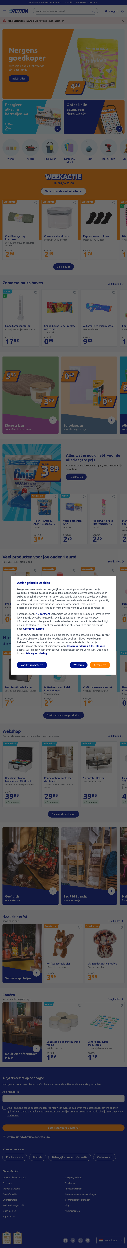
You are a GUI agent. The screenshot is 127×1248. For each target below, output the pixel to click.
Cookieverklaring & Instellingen (86, 646)
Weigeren (78, 665)
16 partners (43, 613)
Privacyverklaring (36, 653)
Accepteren (100, 665)
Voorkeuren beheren (32, 665)
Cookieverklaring (33, 628)
